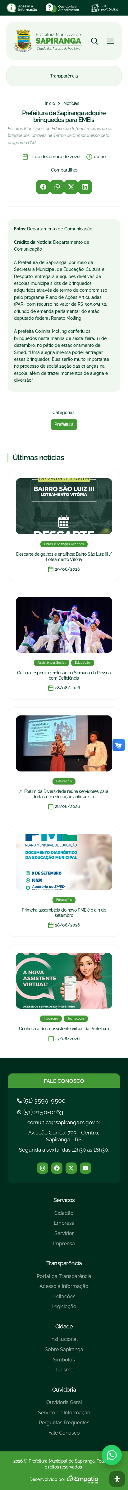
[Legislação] (64, 1309)
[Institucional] (64, 1342)
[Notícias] (71, 104)
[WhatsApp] (112, 1455)
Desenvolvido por (47, 1479)
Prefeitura (63, 424)
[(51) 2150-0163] (41, 1112)
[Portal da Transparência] (64, 1279)
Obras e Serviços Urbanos (64, 544)
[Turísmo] (64, 1372)
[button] (43, 187)
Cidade (64, 1326)
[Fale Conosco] (64, 1435)
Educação (82, 662)
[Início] (49, 104)
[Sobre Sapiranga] (64, 1352)
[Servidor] (64, 1236)
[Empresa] (64, 1225)
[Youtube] (85, 1168)
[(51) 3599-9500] (42, 1100)
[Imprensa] (64, 1246)
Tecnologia (75, 1018)
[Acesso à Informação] (64, 1289)
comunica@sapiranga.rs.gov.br (63, 1122)
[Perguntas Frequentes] (64, 1425)
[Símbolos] (64, 1362)
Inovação (51, 1018)
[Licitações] (64, 1299)
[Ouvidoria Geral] (64, 1405)
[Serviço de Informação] (64, 1415)
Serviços (64, 1200)
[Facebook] (56, 1168)
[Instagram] (42, 1168)
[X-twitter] (71, 1168)
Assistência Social (52, 662)
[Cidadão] (64, 1215)
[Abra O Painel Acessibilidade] (117, 1479)
